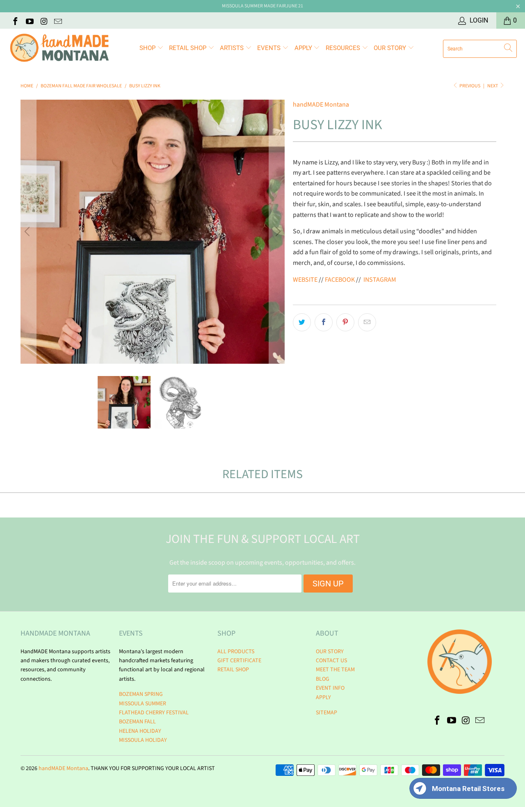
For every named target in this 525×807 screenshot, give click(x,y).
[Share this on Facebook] (324, 322)
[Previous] (28, 232)
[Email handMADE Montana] (57, 20)
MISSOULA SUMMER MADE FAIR (254, 5)
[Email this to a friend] (367, 322)
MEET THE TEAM (335, 670)
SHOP (148, 48)
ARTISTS (232, 48)
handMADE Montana (321, 104)
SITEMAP (326, 713)
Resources (344, 48)
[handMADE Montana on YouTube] (29, 20)
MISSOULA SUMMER (142, 704)
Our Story (391, 48)
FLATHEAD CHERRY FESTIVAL (154, 713)
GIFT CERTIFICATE (239, 661)
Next (493, 85)
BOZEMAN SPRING (141, 694)
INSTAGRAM (379, 279)
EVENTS (269, 48)
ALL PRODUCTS (235, 651)
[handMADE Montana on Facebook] (14, 20)
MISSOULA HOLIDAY (143, 740)
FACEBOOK (340, 279)
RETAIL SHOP (188, 48)
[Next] (277, 232)
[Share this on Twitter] (302, 322)
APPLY (304, 48)
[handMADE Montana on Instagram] (43, 20)
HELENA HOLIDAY (140, 731)
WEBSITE (305, 279)
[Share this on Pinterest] (345, 322)
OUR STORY (330, 651)
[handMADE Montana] (59, 48)
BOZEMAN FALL (137, 722)
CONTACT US (331, 661)
